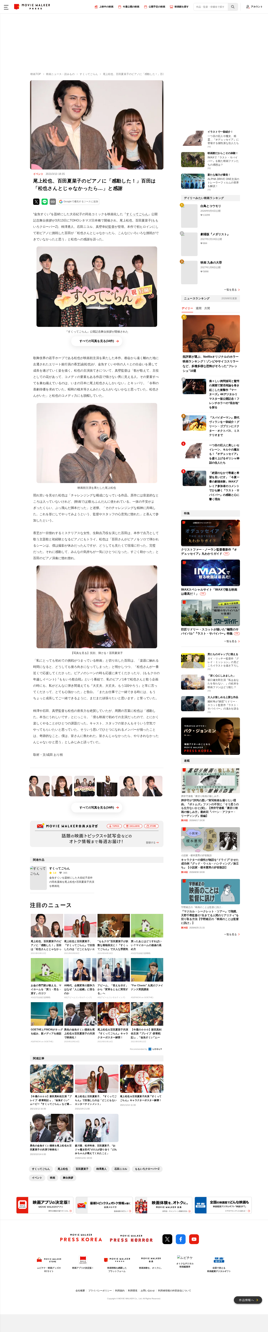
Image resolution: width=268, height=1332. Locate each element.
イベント (37, 1177)
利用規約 (120, 1290)
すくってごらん (137, 214)
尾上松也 (63, 1168)
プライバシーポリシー (100, 1290)
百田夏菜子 (82, 1168)
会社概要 (80, 1290)
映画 (52, 1177)
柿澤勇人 (101, 1168)
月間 (207, 308)
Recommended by (139, 1049)
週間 (198, 308)
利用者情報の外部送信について (174, 1290)
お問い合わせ (148, 1290)
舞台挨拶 (68, 1177)
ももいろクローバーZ (147, 1168)
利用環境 (132, 1290)
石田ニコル (120, 1168)
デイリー (187, 308)
